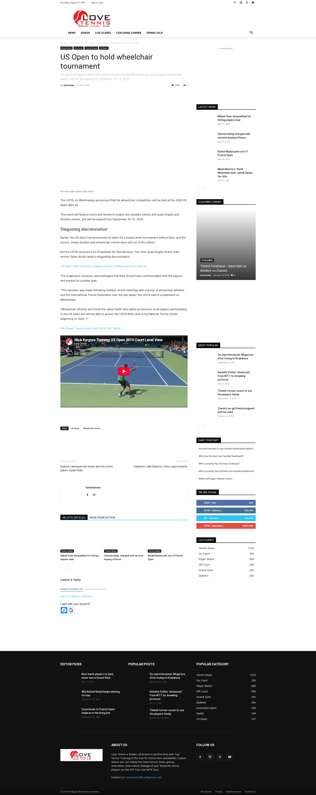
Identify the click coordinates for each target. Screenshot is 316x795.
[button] (251, 33)
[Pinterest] (103, 93)
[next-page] (68, 566)
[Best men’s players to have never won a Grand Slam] (69, 678)
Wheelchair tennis (91, 428)
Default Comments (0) (71, 589)
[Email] (128, 93)
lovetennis (69, 85)
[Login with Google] (71, 610)
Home (63, 42)
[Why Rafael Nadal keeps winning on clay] (69, 696)
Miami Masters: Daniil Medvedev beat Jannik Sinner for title (235, 173)
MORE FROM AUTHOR (102, 517)
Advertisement (233, 791)
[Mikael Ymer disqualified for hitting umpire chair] (80, 539)
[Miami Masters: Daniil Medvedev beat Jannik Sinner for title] (205, 173)
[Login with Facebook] (64, 610)
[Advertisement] (189, 18)
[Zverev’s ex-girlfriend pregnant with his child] (205, 413)
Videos (85, 32)
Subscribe (247, 525)
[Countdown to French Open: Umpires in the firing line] (69, 713)
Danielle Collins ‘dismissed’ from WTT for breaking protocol (234, 376)
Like (251, 502)
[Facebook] (235, 2)
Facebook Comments (95, 589)
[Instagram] (241, 2)
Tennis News (91, 48)
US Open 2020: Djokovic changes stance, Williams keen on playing (103, 266)
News (72, 32)
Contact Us (250, 791)
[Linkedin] (119, 93)
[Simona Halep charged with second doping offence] (124, 539)
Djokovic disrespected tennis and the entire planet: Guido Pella (86, 468)
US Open (90, 42)
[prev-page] (62, 566)
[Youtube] (253, 2)
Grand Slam (76, 42)
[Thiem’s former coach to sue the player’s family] (205, 395)
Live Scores (103, 32)
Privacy (219, 791)
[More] (137, 93)
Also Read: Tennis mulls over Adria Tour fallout (90, 328)
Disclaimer (206, 791)
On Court (78, 48)
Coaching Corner (128, 32)
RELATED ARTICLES (74, 517)
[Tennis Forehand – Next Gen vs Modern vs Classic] (226, 244)
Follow (248, 510)
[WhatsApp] (111, 93)
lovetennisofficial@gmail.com (143, 777)
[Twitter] (247, 2)
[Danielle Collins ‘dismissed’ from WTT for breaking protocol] (205, 376)
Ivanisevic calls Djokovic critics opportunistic (161, 466)
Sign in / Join (97, 2)
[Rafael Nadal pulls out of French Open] (168, 539)
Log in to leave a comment (76, 596)
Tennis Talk (154, 32)
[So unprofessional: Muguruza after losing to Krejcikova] (205, 359)
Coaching (207, 260)
